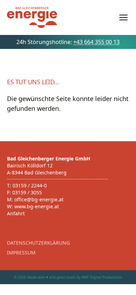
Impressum (21, 252)
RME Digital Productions (102, 277)
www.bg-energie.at (36, 206)
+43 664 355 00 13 (96, 42)
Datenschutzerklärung (38, 242)
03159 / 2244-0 (30, 185)
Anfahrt (16, 213)
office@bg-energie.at (38, 199)
